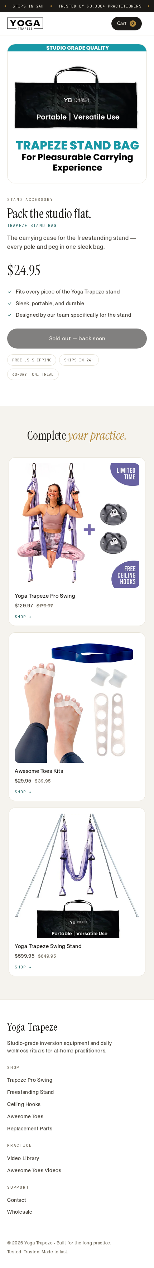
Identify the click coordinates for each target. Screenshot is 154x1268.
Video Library (23, 1158)
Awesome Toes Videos (34, 1170)
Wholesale (19, 1212)
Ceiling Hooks (24, 1104)
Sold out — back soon (77, 338)
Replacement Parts (29, 1128)
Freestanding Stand (30, 1092)
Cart (125, 23)
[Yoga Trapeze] (25, 24)
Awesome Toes (25, 1116)
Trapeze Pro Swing (29, 1080)
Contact (16, 1200)
